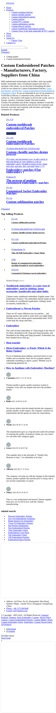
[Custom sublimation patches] (9, 198)
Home (8, 8)
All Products (6, 624)
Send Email (6, 638)
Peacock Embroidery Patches (20, 516)
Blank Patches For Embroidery (21, 521)
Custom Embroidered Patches (20, 620)
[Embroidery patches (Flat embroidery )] (28, 166)
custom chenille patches (21, 15)
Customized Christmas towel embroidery (28, 273)
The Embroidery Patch (17, 535)
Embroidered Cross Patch (18, 533)
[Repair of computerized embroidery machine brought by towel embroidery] (13, 260)
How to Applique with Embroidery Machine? (30, 368)
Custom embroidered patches (23, 17)
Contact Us (10, 43)
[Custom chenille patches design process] (23, 148)
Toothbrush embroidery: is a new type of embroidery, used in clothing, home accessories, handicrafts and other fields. (28, 288)
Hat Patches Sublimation (18, 525)
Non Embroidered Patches (19, 528)
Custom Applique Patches (22, 12)
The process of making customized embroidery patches (27, 181)
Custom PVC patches (20, 22)
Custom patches (17, 19)
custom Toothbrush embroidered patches (28, 29)
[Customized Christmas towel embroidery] (14, 270)
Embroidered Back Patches (19, 540)
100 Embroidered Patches (18, 537)
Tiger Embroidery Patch (18, 530)
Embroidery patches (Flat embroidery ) (23, 171)
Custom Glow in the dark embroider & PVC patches (33, 31)
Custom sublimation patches (23, 24)
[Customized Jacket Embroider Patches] (9, 188)
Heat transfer (13, 342)
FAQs (8, 36)
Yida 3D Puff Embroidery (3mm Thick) (28, 253)
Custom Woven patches (21, 26)
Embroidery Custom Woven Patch (38, 622)
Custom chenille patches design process (27, 153)
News (8, 33)
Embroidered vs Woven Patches (23, 308)
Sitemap (12, 617)
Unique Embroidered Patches (35, 91)
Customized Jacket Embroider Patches (26, 192)
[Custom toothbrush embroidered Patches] (9, 119)
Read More (11, 133)
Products (9, 10)
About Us (10, 38)
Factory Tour (16, 40)
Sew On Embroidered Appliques (21, 518)
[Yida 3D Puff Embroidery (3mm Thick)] (18, 249)
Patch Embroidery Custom (28, 617)
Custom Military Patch (43, 620)
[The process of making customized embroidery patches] (11, 177)
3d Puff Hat (16, 91)
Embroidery (12, 325)
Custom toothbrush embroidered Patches (20, 126)
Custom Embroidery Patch (12, 622)
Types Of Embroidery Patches (20, 523)
